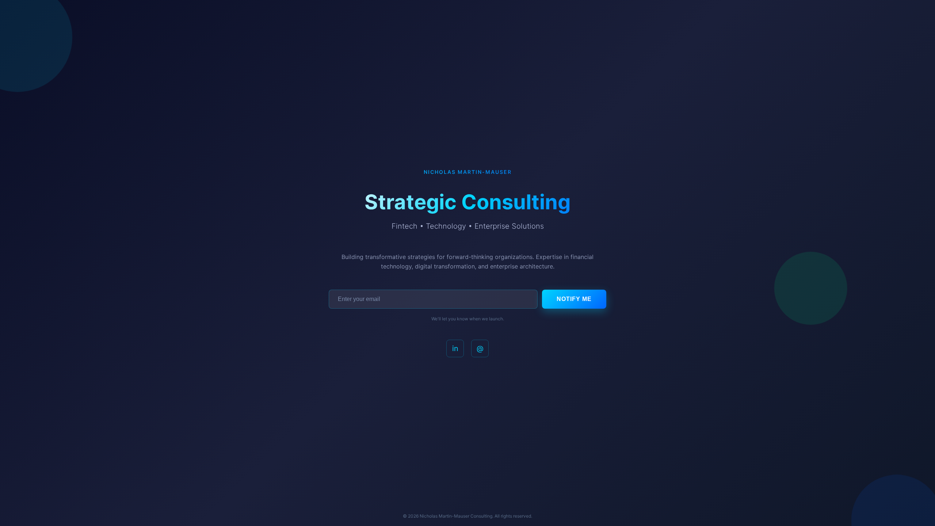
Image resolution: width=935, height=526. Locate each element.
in (455, 348)
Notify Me (574, 299)
